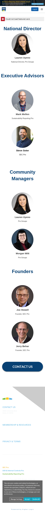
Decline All (36, 499)
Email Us (5, 416)
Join (4, 428)
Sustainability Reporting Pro (13, 474)
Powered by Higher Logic (22, 509)
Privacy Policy (7, 447)
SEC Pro (6, 467)
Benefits (5, 431)
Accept (27, 499)
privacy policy (19, 485)
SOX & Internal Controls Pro (13, 471)
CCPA (4, 449)
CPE (4, 433)
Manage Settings (16, 499)
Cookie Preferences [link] (10, 504)
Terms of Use (7, 445)
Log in (35, 9)
